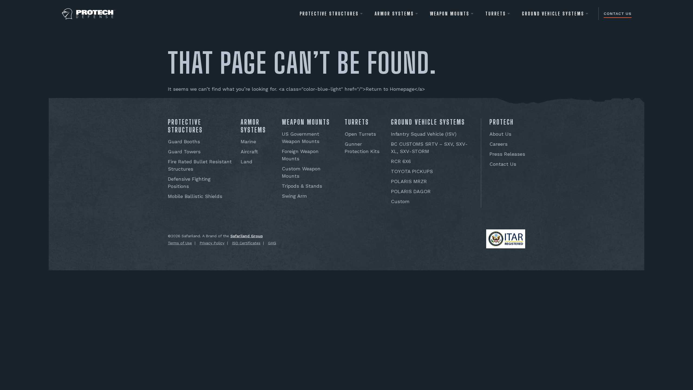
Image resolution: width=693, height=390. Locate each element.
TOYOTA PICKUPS (412, 171)
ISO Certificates (246, 243)
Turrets (495, 14)
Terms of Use (180, 243)
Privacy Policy (212, 243)
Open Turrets (360, 134)
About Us (500, 134)
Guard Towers (184, 151)
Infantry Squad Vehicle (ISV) (423, 134)
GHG (272, 243)
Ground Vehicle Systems (553, 14)
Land (246, 161)
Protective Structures (329, 14)
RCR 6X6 (401, 161)
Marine (248, 141)
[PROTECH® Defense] (88, 14)
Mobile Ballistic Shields (195, 196)
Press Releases (507, 154)
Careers (498, 144)
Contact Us (618, 13)
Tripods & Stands (302, 186)
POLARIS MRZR (409, 181)
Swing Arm (294, 196)
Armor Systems (394, 14)
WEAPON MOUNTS (449, 14)
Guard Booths (184, 141)
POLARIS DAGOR (411, 191)
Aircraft (249, 151)
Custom (400, 201)
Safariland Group (246, 236)
